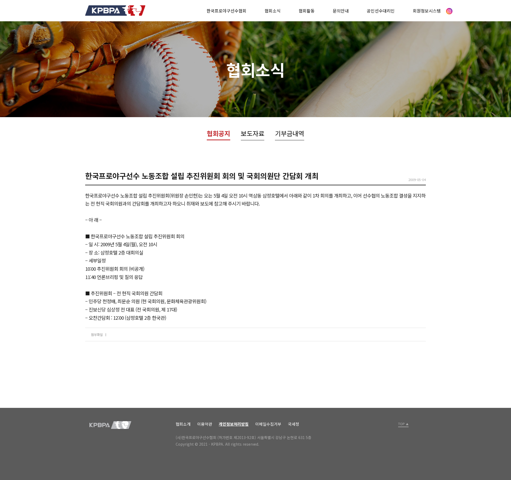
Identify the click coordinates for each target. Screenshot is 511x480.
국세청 (293, 424)
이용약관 (204, 424)
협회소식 (273, 10)
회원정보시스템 (427, 10)
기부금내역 (289, 133)
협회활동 (307, 10)
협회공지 (218, 133)
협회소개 (183, 424)
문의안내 (341, 10)
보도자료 (252, 133)
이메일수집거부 (268, 424)
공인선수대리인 (381, 10)
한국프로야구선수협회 (226, 10)
